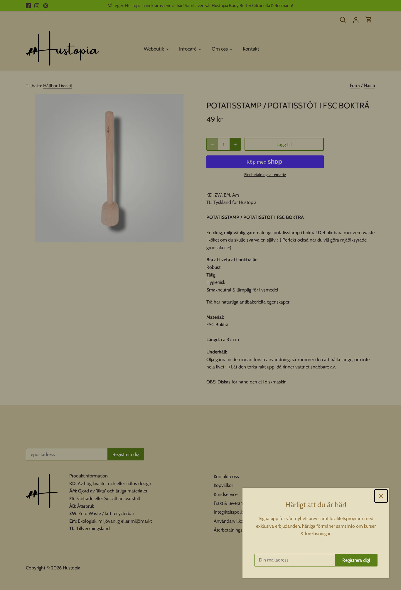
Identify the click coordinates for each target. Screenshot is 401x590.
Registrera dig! (356, 560)
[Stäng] (381, 496)
